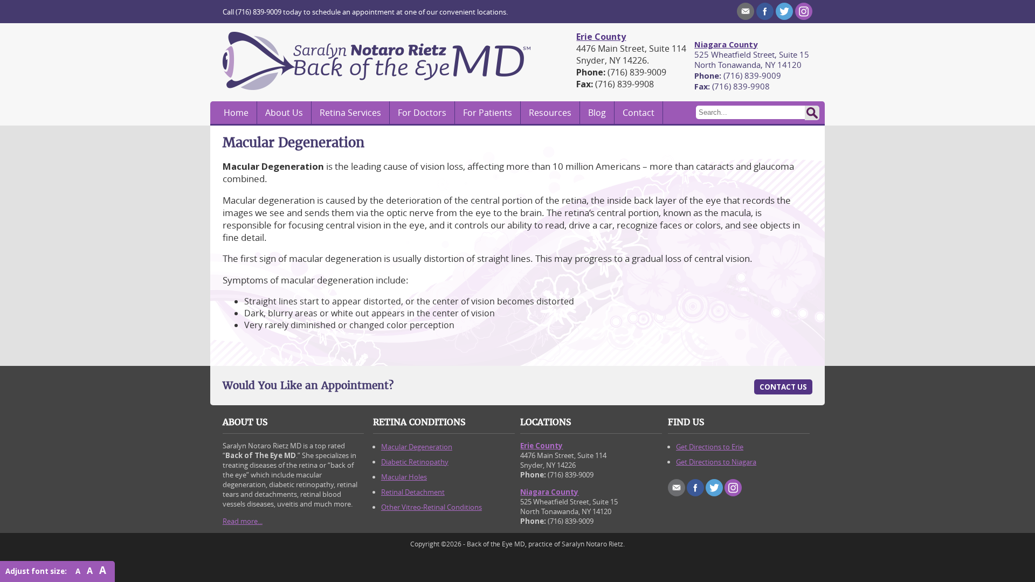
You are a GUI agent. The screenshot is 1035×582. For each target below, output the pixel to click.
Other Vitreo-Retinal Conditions (431, 507)
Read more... (243, 521)
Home (236, 113)
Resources (550, 113)
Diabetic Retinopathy (414, 462)
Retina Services (350, 113)
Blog (597, 113)
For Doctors (422, 113)
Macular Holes (404, 477)
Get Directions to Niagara (716, 462)
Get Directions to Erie (709, 447)
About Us (284, 113)
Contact (638, 113)
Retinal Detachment (413, 492)
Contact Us (783, 387)
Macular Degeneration (416, 447)
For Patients (487, 113)
